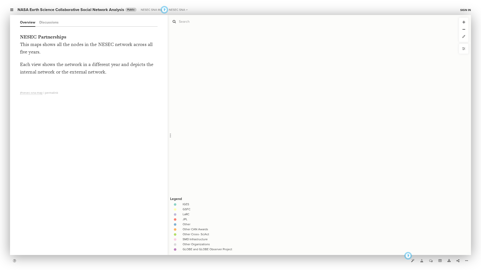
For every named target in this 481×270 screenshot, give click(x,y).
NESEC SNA (177, 10)
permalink (51, 92)
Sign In (465, 10)
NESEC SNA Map (152, 10)
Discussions (49, 22)
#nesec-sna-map (31, 92)
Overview (27, 22)
